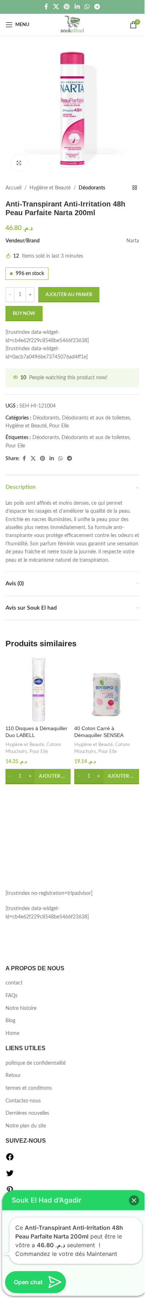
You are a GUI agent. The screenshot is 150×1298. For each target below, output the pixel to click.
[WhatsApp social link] (87, 6)
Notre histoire (20, 1008)
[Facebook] (9, 1159)
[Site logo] (72, 24)
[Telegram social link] (97, 6)
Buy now (24, 313)
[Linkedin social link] (77, 6)
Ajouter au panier (69, 294)
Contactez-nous (23, 1100)
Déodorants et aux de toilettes (96, 418)
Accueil (13, 188)
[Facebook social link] (46, 6)
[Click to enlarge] (19, 163)
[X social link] (56, 6)
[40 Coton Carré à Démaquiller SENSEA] (106, 689)
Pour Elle (59, 426)
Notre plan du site (25, 1126)
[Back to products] (134, 188)
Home (12, 1033)
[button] (38, 776)
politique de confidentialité (35, 1063)
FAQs (11, 995)
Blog (10, 1020)
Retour (13, 1075)
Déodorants (92, 188)
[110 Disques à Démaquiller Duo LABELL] (38, 689)
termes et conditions (28, 1088)
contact (14, 983)
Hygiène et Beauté (50, 188)
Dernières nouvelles (27, 1113)
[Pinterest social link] (67, 6)
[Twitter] (9, 1176)
